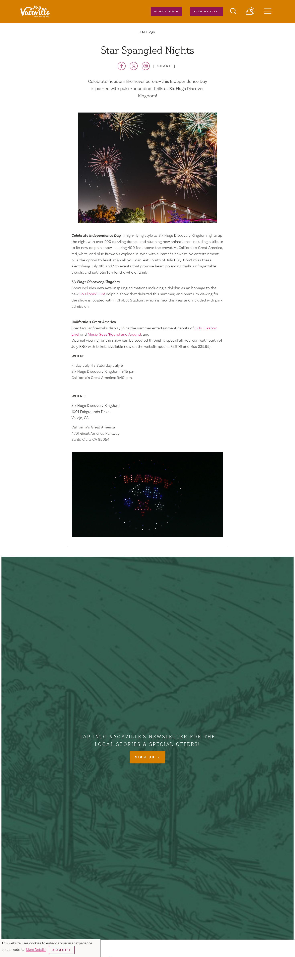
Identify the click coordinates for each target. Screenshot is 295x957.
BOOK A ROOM (166, 11)
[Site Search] (233, 11)
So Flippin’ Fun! (92, 294)
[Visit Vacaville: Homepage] (35, 11)
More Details (36, 949)
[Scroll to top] (279, 945)
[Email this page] (146, 66)
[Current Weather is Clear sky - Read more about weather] (250, 11)
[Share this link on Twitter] (134, 66)
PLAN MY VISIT (206, 11)
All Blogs (148, 32)
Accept (61, 950)
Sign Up (146, 757)
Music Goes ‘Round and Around (114, 334)
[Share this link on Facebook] (122, 66)
